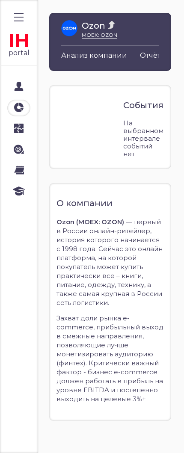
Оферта (25, 436)
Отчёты (153, 55)
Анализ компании (94, 55)
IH (19, 40)
